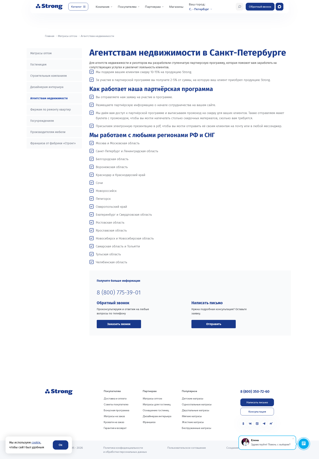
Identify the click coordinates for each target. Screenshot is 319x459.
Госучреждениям (42, 120)
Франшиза (149, 422)
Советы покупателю (116, 404)
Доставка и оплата (115, 398)
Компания (102, 6)
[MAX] (257, 424)
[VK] (250, 424)
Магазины (176, 6)
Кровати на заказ (114, 422)
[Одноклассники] (243, 424)
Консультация (257, 411)
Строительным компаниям (48, 75)
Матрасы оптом (41, 53)
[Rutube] (271, 424)
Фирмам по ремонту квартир (50, 109)
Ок (60, 445)
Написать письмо (257, 402)
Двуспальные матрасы (195, 410)
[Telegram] (264, 424)
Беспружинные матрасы (196, 427)
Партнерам (153, 6)
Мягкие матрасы (192, 416)
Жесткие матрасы (193, 422)
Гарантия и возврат (115, 427)
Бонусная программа (116, 410)
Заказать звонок (119, 324)
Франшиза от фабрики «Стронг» (53, 143)
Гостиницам (38, 64)
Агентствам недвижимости (49, 98)
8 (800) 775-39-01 (119, 292)
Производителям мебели (48, 132)
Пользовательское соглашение (186, 447)
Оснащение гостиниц (156, 410)
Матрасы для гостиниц (157, 404)
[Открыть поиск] (239, 7)
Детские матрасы (192, 398)
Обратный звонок (260, 6)
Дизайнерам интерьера (47, 87)
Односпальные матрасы (197, 404)
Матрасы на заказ (114, 416)
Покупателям (127, 6)
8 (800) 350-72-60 (255, 391)
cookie (36, 442)
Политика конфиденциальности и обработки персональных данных (125, 449)
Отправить (213, 324)
